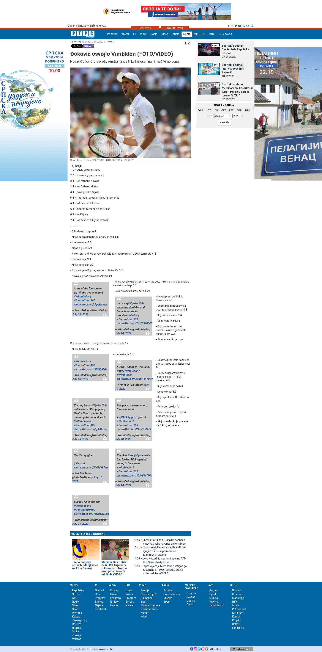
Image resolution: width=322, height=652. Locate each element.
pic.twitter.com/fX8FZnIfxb (90, 369)
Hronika (76, 627)
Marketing (238, 597)
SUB (239, 110)
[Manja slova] (185, 42)
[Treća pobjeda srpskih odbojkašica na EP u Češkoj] (86, 547)
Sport (186, 34)
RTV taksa (226, 34)
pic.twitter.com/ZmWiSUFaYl (134, 323)
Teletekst (100, 609)
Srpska (213, 590)
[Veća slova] (189, 42)
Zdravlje (77, 635)
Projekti (236, 620)
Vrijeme (76, 638)
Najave (99, 605)
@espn (80, 463)
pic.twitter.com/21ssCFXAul (134, 429)
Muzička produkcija (191, 586)
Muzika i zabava (150, 605)
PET (231, 110)
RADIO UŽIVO (175, 28)
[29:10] (209, 68)
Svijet (75, 605)
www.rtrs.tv (105, 649)
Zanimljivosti (79, 620)
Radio (154, 34)
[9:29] (209, 88)
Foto (210, 585)
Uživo (98, 594)
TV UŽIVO (145, 28)
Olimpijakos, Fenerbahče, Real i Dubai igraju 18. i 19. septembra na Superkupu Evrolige (159, 551)
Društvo (76, 624)
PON (200, 110)
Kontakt (236, 616)
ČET (223, 110)
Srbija (75, 631)
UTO (208, 110)
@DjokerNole (136, 303)
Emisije (99, 601)
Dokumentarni (149, 609)
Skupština (147, 597)
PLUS (143, 34)
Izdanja (191, 600)
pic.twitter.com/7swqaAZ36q (91, 513)
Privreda (77, 612)
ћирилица (100, 25)
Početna (112, 34)
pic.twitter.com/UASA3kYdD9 (135, 378)
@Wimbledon (130, 371)
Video (164, 34)
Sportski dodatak (232, 45)
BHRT (213, 649)
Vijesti (125, 34)
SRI (217, 110)
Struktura (237, 612)
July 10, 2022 (80, 314)
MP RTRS (199, 34)
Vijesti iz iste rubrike (88, 534)
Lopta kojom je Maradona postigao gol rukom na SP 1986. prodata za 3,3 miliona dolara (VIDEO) (160, 570)
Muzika (168, 597)
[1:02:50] (209, 49)
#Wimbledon (81, 296)
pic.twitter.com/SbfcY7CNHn (134, 475)
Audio (175, 34)
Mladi (144, 616)
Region (76, 601)
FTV (219, 649)
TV (134, 34)
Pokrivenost (239, 609)
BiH (74, 597)
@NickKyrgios (127, 417)
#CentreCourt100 (84, 300)
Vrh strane (239, 649)
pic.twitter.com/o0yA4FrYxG (91, 429)
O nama (191, 593)
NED (247, 110)
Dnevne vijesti (149, 594)
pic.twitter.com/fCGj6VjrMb (91, 467)
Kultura (76, 616)
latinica (88, 25)
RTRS (212, 34)
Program (100, 597)
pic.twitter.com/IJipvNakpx (90, 304)
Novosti (99, 590)
